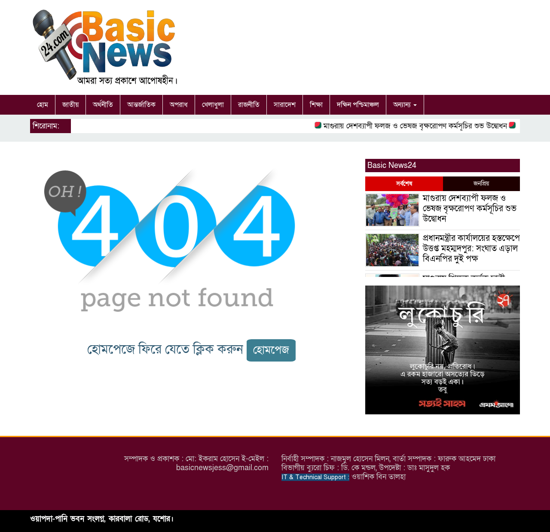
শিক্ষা (316, 104)
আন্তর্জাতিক (141, 104)
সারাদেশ (285, 104)
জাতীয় (70, 104)
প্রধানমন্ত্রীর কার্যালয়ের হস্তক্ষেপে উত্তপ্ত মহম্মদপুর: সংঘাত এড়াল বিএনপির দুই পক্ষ (471, 248)
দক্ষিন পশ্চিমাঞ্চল (358, 104)
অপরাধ (179, 104)
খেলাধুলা (213, 104)
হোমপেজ (271, 350)
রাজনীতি (249, 104)
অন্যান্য (402, 104)
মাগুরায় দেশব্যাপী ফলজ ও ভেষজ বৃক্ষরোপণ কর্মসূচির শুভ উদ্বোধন (409, 126)
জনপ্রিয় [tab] (481, 183)
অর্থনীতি (103, 104)
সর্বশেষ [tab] (404, 183)
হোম (42, 104)
